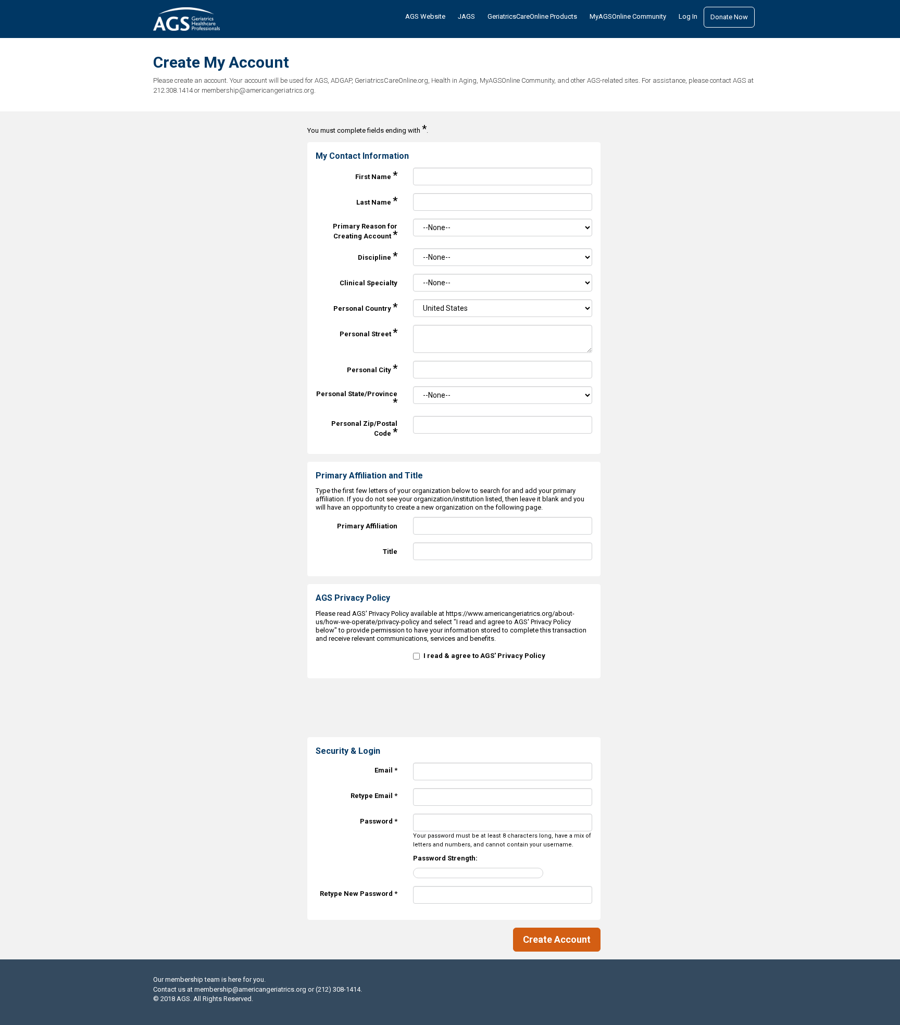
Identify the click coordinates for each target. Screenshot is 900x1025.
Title (390, 551)
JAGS (466, 16)
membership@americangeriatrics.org (250, 989)
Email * (385, 770)
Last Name (376, 201)
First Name (376, 175)
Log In (688, 16)
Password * (378, 821)
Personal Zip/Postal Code (364, 429)
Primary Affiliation (367, 526)
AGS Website (425, 16)
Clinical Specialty (368, 283)
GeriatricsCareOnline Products (532, 16)
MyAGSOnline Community (628, 16)
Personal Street (368, 332)
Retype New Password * (358, 893)
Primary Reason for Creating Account (365, 231)
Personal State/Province (356, 399)
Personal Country (365, 307)
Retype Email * (374, 796)
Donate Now (729, 17)
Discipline (377, 256)
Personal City (372, 368)
